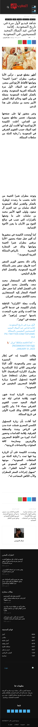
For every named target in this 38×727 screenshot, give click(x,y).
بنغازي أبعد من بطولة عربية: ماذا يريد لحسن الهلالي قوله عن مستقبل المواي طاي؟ (15, 608)
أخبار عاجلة (26, 16)
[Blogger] (28, 711)
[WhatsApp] (20, 42)
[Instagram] (20, 711)
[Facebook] (34, 42)
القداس (26, 121)
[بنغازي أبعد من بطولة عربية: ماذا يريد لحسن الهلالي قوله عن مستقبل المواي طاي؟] (31, 609)
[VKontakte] (8, 711)
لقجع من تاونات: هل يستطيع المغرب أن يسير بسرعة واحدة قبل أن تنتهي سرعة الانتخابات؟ (12, 561)
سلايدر (14, 19)
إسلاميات (19, 19)
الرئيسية (34, 16)
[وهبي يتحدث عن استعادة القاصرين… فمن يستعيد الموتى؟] (31, 572)
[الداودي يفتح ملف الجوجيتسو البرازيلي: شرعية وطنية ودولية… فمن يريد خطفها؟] (31, 598)
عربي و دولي (25, 19)
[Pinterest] (25, 42)
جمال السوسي (6, 37)
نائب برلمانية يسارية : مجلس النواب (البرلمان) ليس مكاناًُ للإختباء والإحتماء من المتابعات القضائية (28, 516)
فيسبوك (31, 117)
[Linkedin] (16, 711)
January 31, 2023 (25, 349)
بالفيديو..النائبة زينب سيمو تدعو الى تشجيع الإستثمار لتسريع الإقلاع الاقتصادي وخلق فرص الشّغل (11, 515)
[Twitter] (29, 42)
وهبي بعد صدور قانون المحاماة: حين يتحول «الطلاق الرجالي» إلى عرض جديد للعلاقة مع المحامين (12, 581)
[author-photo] (19, 538)
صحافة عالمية (8, 19)
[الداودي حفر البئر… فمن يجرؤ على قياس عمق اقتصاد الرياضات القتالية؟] (31, 619)
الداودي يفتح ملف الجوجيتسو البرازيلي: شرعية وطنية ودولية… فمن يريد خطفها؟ (14, 598)
